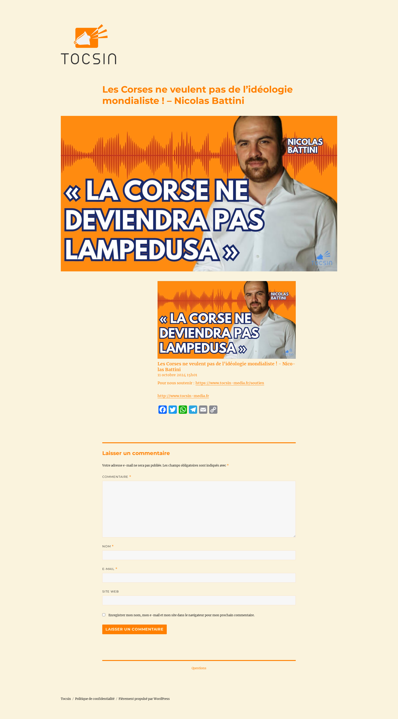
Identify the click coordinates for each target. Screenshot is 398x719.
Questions (199, 668)
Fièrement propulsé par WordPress (144, 699)
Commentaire (116, 477)
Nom (108, 546)
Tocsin (66, 699)
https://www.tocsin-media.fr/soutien (230, 383)
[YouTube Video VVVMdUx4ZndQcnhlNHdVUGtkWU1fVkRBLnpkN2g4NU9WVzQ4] (227, 320)
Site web (110, 591)
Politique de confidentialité (94, 699)
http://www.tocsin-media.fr (183, 395)
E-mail (109, 569)
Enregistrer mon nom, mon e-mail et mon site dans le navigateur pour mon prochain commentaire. (181, 615)
